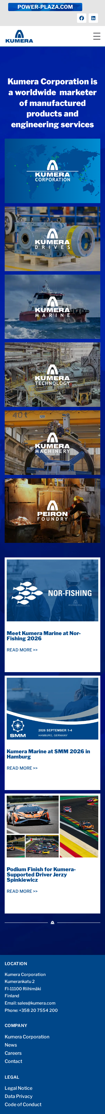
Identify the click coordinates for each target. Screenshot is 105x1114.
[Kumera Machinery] (52, 442)
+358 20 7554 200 (38, 1010)
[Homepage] (19, 36)
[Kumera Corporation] (52, 171)
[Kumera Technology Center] (52, 374)
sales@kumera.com (36, 1003)
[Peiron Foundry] (52, 510)
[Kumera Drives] (52, 239)
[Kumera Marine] (52, 307)
